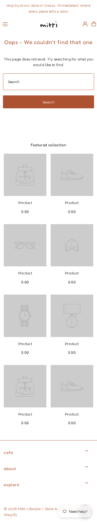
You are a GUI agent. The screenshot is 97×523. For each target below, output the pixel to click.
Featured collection (49, 145)
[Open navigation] (17, 23)
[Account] (85, 24)
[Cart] (94, 24)
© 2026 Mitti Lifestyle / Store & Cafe (35, 509)
